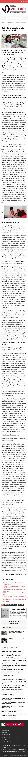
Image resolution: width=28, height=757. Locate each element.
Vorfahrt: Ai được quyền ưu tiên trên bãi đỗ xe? (13, 660)
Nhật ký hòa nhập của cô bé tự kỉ (17, 639)
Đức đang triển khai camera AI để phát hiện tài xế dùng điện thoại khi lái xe (13, 714)
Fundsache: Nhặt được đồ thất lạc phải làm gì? (13, 679)
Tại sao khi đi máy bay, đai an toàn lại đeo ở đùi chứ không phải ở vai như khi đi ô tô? (13, 654)
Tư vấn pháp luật (7, 676)
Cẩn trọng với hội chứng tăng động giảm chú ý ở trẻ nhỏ (16, 631)
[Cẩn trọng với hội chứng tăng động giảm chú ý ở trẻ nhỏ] (4, 634)
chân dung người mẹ (10, 604)
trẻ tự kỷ (21, 604)
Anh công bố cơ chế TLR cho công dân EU (12, 672)
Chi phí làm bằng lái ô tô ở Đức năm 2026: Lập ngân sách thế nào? (13, 703)
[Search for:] (14, 18)
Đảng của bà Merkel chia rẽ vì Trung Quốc (12, 669)
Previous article (14, 621)
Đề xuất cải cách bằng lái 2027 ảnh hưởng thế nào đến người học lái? (13, 699)
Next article (14, 623)
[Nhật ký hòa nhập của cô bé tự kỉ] (4, 641)
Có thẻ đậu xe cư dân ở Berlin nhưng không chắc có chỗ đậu (12, 706)
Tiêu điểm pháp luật (7, 695)
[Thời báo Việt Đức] (14, 9)
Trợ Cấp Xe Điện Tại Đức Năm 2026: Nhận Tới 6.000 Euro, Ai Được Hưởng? (12, 710)
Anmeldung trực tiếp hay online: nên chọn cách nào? (13, 682)
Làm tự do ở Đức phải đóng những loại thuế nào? (12, 690)
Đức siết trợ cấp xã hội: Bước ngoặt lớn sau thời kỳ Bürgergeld (13, 666)
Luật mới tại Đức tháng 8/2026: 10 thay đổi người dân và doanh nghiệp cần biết (12, 686)
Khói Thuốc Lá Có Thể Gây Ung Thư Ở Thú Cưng (13, 658)
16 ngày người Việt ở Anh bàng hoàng (11, 651)
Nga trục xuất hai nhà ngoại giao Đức (11, 663)
